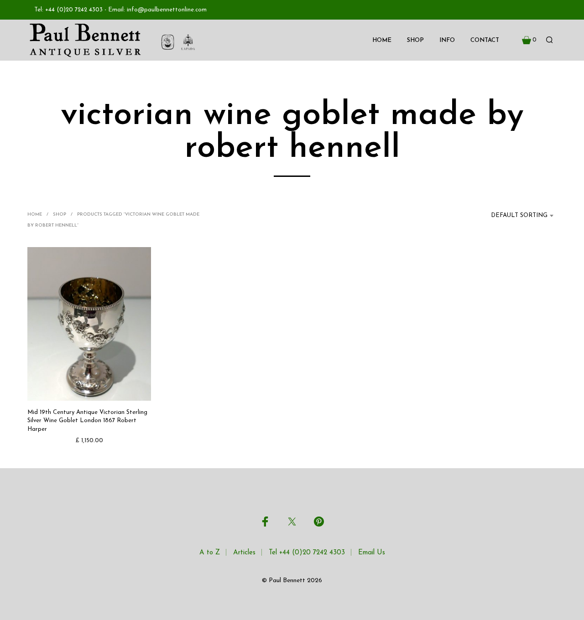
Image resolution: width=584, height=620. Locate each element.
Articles (244, 552)
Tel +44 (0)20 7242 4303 (307, 552)
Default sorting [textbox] (519, 215)
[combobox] (514, 215)
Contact (484, 40)
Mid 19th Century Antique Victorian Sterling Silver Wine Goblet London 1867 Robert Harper (87, 420)
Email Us (371, 552)
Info (447, 40)
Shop (415, 40)
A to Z (209, 552)
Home (381, 40)
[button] (529, 40)
